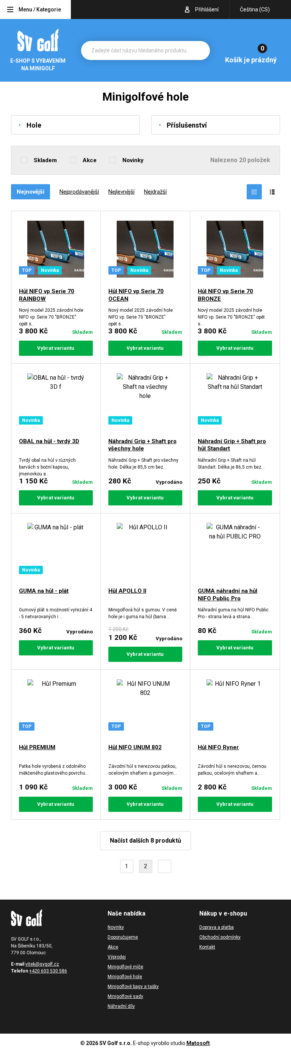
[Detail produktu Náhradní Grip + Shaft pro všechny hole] (145, 401)
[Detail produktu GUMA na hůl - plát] (56, 551)
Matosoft (198, 1043)
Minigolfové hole (125, 976)
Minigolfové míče (125, 966)
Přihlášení (207, 9)
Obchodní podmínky (220, 937)
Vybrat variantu (55, 348)
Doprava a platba (216, 927)
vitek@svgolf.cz (42, 964)
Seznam (272, 191)
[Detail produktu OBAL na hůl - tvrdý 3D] (56, 401)
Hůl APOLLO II (127, 590)
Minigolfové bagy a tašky (133, 986)
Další (164, 866)
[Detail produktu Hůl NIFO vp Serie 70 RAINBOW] (56, 250)
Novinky (133, 160)
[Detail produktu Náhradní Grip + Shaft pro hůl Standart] (235, 401)
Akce (90, 160)
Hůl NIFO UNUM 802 (135, 747)
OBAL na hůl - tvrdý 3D (49, 441)
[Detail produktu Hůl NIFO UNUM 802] (145, 707)
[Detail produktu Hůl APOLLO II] (145, 551)
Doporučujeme (123, 937)
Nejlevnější (121, 191)
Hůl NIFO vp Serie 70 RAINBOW (46, 295)
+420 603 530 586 (48, 971)
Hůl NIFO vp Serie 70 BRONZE (225, 295)
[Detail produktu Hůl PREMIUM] (56, 707)
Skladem (45, 160)
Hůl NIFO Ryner (218, 747)
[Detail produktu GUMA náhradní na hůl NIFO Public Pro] (235, 551)
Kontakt (207, 947)
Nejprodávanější (79, 191)
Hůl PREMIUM (37, 747)
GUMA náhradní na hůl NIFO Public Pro (227, 594)
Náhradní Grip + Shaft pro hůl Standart (232, 445)
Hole (34, 125)
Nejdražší (155, 191)
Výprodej (117, 957)
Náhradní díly (121, 1006)
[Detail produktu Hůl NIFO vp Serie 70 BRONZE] (235, 250)
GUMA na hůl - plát (44, 590)
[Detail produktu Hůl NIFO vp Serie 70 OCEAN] (145, 250)
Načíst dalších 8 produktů (145, 840)
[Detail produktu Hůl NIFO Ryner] (235, 707)
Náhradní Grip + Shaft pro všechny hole (142, 445)
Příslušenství (187, 125)
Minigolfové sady (125, 996)
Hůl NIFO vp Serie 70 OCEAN (136, 295)
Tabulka (254, 191)
